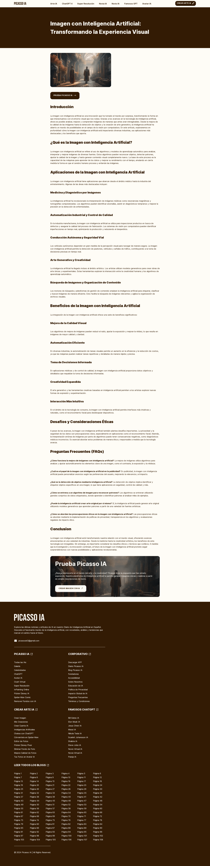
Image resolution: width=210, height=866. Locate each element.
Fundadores (73, 674)
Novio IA (115, 3)
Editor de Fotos (21, 741)
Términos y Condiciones (79, 701)
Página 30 (97, 789)
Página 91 (18, 832)
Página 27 (50, 789)
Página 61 (18, 812)
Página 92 (34, 832)
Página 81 (50, 824)
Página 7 (18, 777)
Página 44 (34, 800)
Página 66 (97, 812)
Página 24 (97, 785)
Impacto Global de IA (77, 693)
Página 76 (65, 820)
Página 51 (50, 804)
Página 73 (18, 820)
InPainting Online (21, 689)
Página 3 (50, 773)
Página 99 (50, 836)
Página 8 (34, 777)
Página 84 (97, 824)
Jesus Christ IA (74, 725)
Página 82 (65, 824)
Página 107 (82, 839)
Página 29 (81, 789)
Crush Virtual (19, 682)
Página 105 (51, 839)
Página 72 (97, 816)
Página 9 (50, 777)
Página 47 (81, 800)
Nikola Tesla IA (75, 733)
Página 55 (18, 808)
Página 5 (81, 773)
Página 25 (18, 789)
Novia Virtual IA (75, 753)
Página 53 (81, 804)
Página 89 (81, 828)
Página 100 (66, 836)
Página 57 (50, 808)
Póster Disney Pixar (23, 745)
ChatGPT (18, 674)
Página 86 (34, 828)
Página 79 (18, 824)
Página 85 (18, 828)
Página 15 (50, 781)
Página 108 (98, 839)
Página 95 (81, 832)
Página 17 (81, 781)
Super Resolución (85, 3)
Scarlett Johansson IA (78, 737)
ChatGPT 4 (67, 3)
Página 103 (19, 839)
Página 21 (50, 785)
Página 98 (34, 836)
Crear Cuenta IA (21, 725)
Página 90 (97, 828)
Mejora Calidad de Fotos (25, 753)
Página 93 (50, 832)
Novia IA (103, 3)
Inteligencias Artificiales (24, 729)
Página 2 (34, 773)
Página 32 (34, 793)
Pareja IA (72, 757)
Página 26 (34, 789)
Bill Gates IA (73, 718)
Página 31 (18, 793)
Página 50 (34, 804)
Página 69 (50, 816)
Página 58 (66, 808)
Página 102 (98, 836)
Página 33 (50, 793)
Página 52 (65, 804)
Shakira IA (72, 741)
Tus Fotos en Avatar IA (24, 757)
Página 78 (97, 820)
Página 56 (34, 808)
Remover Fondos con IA (25, 701)
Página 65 (81, 812)
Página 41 (81, 797)
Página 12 (97, 777)
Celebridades (20, 670)
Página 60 (97, 808)
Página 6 (97, 773)
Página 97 (18, 836)
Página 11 (81, 777)
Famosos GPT (130, 3)
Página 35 (81, 793)
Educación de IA (75, 685)
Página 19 (18, 785)
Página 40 (66, 797)
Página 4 (65, 773)
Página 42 (97, 797)
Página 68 (34, 816)
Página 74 (34, 820)
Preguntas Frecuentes (78, 697)
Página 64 (66, 812)
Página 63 (50, 812)
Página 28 (65, 789)
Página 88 (66, 828)
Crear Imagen (20, 718)
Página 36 (97, 793)
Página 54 (97, 804)
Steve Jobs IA (74, 745)
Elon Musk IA (74, 722)
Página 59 (81, 808)
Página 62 (34, 812)
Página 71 (81, 816)
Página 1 (18, 773)
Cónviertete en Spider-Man (26, 737)
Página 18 (97, 781)
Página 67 (18, 816)
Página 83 (81, 824)
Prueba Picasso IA (63, 95)
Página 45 (50, 800)
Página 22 (65, 785)
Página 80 (34, 824)
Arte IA (53, 3)
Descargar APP (75, 662)
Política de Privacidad (78, 689)
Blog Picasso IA (75, 670)
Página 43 (18, 800)
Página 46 (66, 800)
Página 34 (66, 793)
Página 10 (65, 777)
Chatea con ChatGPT (24, 733)
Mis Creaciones (21, 722)
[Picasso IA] (20, 3)
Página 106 (66, 839)
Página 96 (97, 832)
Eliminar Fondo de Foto (24, 749)
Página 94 (66, 832)
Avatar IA (146, 3)
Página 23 (81, 785)
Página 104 (35, 839)
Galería (17, 666)
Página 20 (34, 785)
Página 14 (34, 781)
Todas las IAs (20, 662)
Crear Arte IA (184, 3)
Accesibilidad (74, 678)
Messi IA (72, 729)
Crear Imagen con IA (69, 588)
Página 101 (82, 836)
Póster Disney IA (21, 693)
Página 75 (50, 820)
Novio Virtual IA (75, 749)
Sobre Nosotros (75, 682)
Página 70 (65, 816)
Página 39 (50, 797)
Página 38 (34, 797)
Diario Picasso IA (75, 666)
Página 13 (18, 781)
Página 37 (18, 797)
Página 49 (18, 804)
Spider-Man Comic (22, 697)
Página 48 (97, 800)
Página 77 (81, 820)
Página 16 (65, 781)
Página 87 (50, 828)
